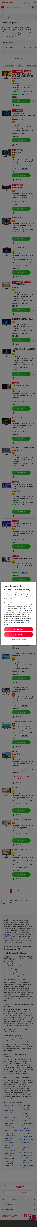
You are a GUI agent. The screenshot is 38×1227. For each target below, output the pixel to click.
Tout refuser (18, 634)
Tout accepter (18, 629)
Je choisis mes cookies (18, 640)
